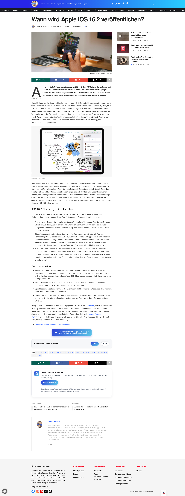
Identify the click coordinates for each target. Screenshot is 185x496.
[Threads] (46, 491)
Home (43, 4)
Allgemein (86, 4)
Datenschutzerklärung (123, 474)
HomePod (141, 10)
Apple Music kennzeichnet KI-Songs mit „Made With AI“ (142, 46)
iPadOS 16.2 (61, 352)
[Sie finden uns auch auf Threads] (123, 3)
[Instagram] (37, 491)
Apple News (77, 26)
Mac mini (131, 10)
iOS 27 (15, 10)
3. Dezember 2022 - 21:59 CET (60, 26)
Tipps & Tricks (61, 4)
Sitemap (139, 471)
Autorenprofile (78, 477)
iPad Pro (163, 10)
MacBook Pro (102, 10)
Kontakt (76, 474)
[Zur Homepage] (34, 4)
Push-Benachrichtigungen (101, 475)
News (47, 4)
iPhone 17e (60, 10)
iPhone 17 (90, 10)
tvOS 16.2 (95, 352)
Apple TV (152, 10)
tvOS (88, 352)
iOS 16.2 (44, 352)
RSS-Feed (97, 479)
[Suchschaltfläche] (153, 3)
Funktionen (90, 305)
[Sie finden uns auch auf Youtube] (119, 3)
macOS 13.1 (80, 352)
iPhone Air (174, 10)
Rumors (53, 4)
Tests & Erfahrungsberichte (73, 4)
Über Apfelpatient (79, 471)
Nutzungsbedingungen (123, 477)
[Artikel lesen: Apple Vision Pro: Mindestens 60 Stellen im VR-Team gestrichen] (123, 60)
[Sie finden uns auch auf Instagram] (116, 3)
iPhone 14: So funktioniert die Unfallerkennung (53, 324)
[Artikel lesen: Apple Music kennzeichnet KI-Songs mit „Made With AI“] (123, 48)
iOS (38, 352)
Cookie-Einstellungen (123, 480)
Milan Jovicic (42, 26)
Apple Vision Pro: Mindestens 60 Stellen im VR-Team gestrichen (142, 59)
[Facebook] (33, 491)
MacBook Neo (47, 10)
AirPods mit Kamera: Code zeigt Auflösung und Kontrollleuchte (141, 35)
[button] (4, 491)
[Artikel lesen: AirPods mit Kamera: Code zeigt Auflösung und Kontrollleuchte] (123, 36)
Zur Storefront (48, 383)
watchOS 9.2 (37, 356)
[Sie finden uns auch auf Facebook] (112, 3)
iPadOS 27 (25, 10)
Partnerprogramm (73, 391)
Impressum (119, 471)
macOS (36, 10)
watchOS (104, 352)
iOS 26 (80, 10)
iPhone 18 (5, 10)
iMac (122, 10)
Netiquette (98, 471)
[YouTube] (41, 491)
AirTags (70, 10)
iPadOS (113, 10)
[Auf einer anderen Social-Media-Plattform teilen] (109, 80)
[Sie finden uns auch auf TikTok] (127, 3)
